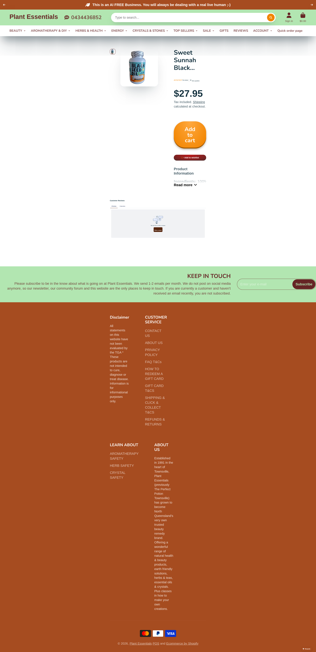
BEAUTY (15, 31)
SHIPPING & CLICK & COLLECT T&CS (155, 405)
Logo (33, 17)
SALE (207, 31)
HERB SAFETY (122, 466)
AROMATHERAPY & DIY (49, 31)
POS (156, 643)
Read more (183, 185)
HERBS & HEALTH (89, 31)
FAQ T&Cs (153, 362)
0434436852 (86, 17)
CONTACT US (153, 333)
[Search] (271, 17)
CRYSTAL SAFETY (117, 475)
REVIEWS (241, 31)
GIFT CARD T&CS (154, 388)
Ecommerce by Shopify (182, 643)
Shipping (199, 102)
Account (289, 17)
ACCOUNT (261, 31)
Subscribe (304, 284)
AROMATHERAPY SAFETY (124, 456)
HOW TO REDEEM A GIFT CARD (154, 374)
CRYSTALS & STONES (149, 31)
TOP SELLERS (183, 31)
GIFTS (224, 31)
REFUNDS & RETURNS (155, 421)
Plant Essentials (141, 643)
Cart (303, 17)
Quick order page (290, 31)
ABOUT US (154, 343)
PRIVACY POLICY (152, 352)
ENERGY (117, 31)
